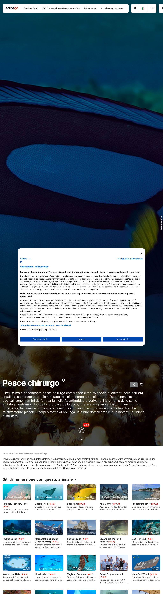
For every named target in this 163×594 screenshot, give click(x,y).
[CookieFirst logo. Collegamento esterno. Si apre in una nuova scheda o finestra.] (21, 262)
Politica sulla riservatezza (130, 258)
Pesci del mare (25, 453)
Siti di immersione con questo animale (38, 479)
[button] (25, 259)
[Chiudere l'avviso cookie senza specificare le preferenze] (141, 253)
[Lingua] (143, 8)
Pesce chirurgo (40, 453)
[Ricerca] (135, 8)
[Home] (12, 8)
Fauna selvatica (10, 453)
